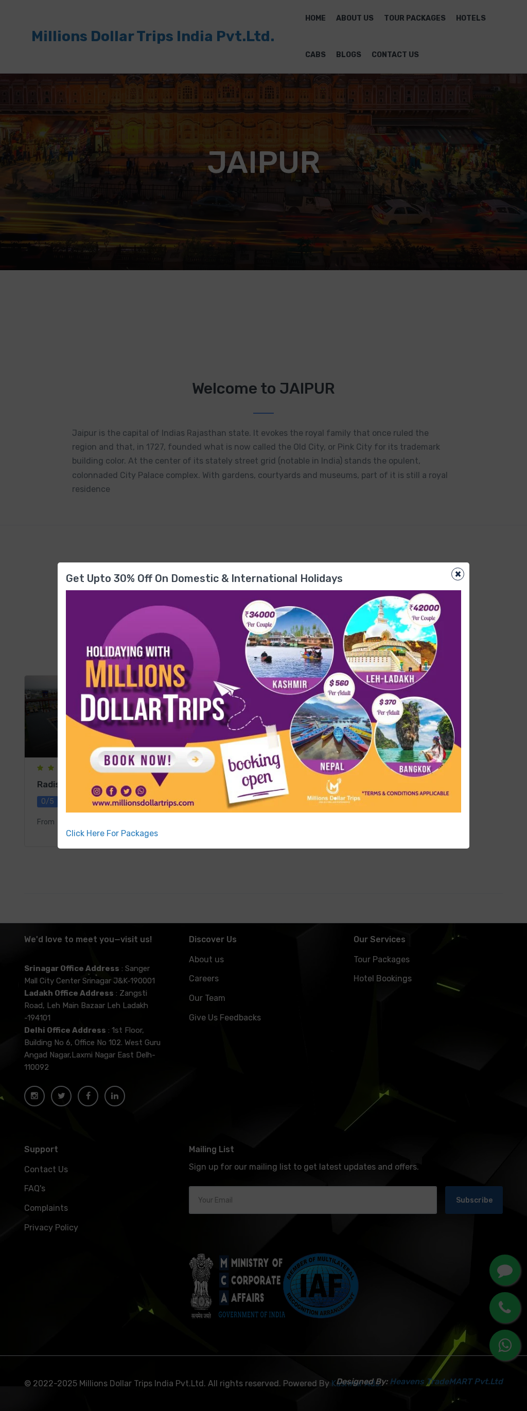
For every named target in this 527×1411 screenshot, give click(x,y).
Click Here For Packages (112, 833)
